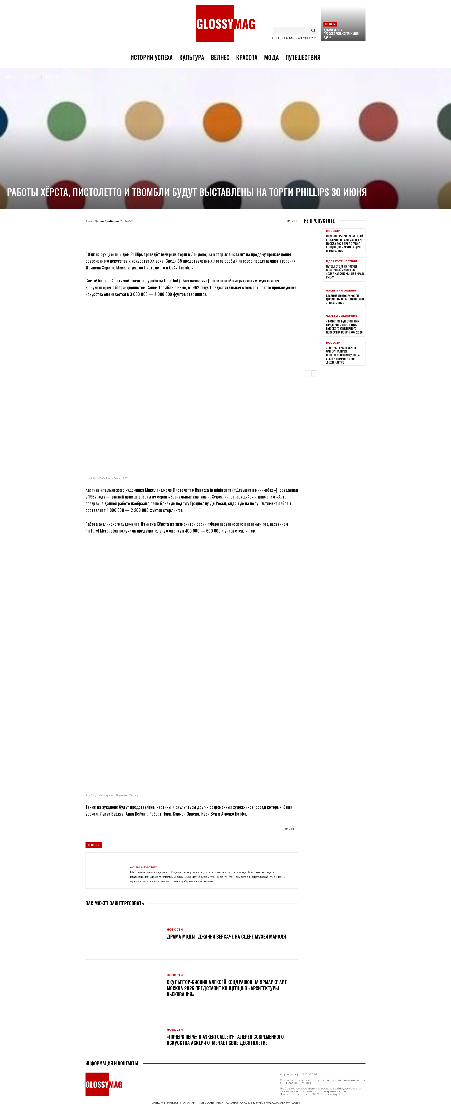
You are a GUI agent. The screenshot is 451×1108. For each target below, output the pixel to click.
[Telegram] (169, 232)
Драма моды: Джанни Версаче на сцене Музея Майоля (226, 936)
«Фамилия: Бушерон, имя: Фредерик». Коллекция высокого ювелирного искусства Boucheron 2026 (344, 326)
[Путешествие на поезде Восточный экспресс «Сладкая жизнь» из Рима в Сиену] (313, 269)
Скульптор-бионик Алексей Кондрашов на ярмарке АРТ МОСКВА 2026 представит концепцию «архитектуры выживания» (227, 988)
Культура (31, 76)
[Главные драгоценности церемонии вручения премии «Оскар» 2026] (313, 297)
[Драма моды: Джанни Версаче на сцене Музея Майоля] (124, 934)
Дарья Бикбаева (106, 221)
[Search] (313, 31)
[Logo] (225, 23)
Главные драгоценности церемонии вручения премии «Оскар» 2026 (345, 299)
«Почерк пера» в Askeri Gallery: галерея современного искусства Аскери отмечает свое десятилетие (225, 1039)
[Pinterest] (215, 232)
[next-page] (314, 373)
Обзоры (330, 24)
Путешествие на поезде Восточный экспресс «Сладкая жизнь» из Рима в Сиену (345, 271)
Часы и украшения (341, 290)
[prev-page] (307, 373)
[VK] (200, 232)
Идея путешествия (341, 261)
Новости (52, 76)
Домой (11, 76)
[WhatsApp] (184, 232)
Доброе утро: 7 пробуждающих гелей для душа (340, 33)
